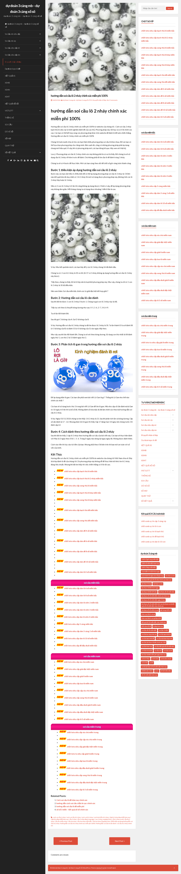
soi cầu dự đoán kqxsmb (164, 638)
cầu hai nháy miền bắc (84, 821)
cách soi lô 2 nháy (87, 817)
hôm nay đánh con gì (148, 614)
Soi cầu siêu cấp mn (12, 55)
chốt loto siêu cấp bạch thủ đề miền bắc (158, 75)
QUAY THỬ (9, 145)
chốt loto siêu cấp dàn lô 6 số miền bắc (80, 588)
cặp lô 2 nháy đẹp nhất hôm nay (120, 817)
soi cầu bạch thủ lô (165, 634)
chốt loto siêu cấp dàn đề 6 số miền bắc (157, 96)
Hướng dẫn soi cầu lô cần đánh (106, 823)
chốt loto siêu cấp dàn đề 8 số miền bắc (157, 103)
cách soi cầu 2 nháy (59, 817)
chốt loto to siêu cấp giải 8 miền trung (157, 342)
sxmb (151, 663)
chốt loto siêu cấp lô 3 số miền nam (156, 300)
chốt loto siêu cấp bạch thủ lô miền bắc (80, 471)
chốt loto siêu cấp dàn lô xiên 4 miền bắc (81, 617)
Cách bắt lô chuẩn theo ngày (151, 572)
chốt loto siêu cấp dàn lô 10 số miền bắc (81, 638)
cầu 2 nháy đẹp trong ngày (85, 819)
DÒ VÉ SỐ (9, 131)
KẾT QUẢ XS (10, 76)
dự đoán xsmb (158, 584)
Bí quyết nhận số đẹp (13, 62)
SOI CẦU (8, 124)
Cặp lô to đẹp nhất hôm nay (59, 819)
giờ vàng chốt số (165, 610)
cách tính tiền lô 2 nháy (101, 817)
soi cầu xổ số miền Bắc (149, 630)
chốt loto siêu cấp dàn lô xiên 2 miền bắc (81, 603)
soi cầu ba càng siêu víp (149, 634)
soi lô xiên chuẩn (166, 659)
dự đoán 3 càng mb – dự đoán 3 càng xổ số (22, 25)
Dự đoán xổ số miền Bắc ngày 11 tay (153, 600)
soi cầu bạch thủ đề (148, 638)
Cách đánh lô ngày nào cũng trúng (152, 576)
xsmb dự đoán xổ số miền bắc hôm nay (154, 667)
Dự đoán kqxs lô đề (12, 69)
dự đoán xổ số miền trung (150, 610)
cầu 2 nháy (72, 819)
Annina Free (100, 868)
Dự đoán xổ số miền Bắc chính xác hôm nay (156, 596)
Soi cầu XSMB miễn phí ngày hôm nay (154, 655)
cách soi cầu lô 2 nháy (74, 817)
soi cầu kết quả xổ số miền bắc (164, 646)
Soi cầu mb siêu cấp (12, 34)
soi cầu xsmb (168, 650)
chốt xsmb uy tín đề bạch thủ (152, 536)
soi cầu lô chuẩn (147, 650)
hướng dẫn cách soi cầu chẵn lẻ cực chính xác (75, 803)
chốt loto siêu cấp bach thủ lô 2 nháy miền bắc (83, 478)
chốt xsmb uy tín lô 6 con (151, 526)
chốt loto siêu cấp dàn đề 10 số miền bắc (158, 110)
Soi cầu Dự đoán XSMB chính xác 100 (154, 642)
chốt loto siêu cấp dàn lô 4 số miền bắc (80, 572)
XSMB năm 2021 (147, 671)
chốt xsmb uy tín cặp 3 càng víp (153, 521)
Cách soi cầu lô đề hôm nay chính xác (71, 800)
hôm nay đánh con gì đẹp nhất (151, 618)
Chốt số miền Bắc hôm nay (150, 563)
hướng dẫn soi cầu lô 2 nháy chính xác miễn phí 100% (79, 95)
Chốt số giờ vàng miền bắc (150, 559)
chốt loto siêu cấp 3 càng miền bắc (78, 624)
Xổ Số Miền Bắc (166, 671)
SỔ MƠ (8, 138)
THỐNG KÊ (9, 118)
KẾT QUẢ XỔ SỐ (12, 104)
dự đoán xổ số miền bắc (166, 592)
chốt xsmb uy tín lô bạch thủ (152, 531)
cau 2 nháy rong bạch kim (103, 819)
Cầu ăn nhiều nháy (61, 821)
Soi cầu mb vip (10, 41)
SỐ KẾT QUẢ (10, 152)
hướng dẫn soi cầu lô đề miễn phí (70, 806)
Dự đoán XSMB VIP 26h (149, 592)
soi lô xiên (155, 659)
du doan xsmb (170, 576)
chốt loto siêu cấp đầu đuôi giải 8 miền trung (85, 768)
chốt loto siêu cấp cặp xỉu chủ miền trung (84, 739)
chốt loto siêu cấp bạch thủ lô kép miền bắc (82, 493)
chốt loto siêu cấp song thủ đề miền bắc (158, 82)
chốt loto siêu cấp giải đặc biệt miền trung (85, 747)
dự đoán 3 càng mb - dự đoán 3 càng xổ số (76, 100)
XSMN (7, 90)
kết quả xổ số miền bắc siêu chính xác (154, 622)
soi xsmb (144, 663)
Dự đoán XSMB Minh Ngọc (150, 588)
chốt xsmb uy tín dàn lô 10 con (153, 542)
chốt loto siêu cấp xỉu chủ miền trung (83, 732)
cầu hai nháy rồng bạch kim (101, 821)
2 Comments (113, 100)
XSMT (7, 97)
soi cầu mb (157, 650)
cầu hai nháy (72, 821)
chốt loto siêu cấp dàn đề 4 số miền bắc (157, 89)
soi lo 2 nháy (146, 659)
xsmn (157, 671)
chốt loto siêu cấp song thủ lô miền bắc (80, 486)
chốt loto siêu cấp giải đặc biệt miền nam (81, 669)
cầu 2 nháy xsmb (118, 819)
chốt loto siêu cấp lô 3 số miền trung (156, 387)
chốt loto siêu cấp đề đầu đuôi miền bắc (80, 645)
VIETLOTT (9, 110)
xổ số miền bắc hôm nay (149, 675)
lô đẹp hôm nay (158, 626)
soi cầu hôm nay (147, 646)
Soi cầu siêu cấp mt (12, 48)
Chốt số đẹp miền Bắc (149, 567)
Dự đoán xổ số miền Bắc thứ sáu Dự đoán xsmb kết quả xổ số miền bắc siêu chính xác (158, 605)
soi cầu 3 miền (163, 630)
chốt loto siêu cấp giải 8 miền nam (78, 676)
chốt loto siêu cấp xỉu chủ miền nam (79, 662)
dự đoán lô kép (146, 584)
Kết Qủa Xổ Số (146, 626)
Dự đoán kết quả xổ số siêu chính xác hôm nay (156, 580)
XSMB (7, 83)
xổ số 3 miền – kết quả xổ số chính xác (72, 809)
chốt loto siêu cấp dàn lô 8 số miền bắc (80, 595)
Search (170, 8)
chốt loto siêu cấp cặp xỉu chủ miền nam (158, 266)
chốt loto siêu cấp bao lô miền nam (156, 259)
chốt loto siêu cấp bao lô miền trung (156, 349)
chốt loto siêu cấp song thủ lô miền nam (158, 273)
